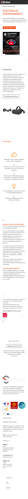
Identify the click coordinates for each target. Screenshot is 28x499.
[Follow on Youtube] (4, 398)
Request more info (9, 27)
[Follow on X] (10, 398)
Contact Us (14, 356)
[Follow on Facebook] (7, 398)
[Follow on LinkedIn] (12, 398)
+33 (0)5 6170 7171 (8, 455)
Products (5, 6)
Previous (1, 55)
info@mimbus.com (8, 457)
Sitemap (14, 422)
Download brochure (11, 96)
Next (4, 55)
